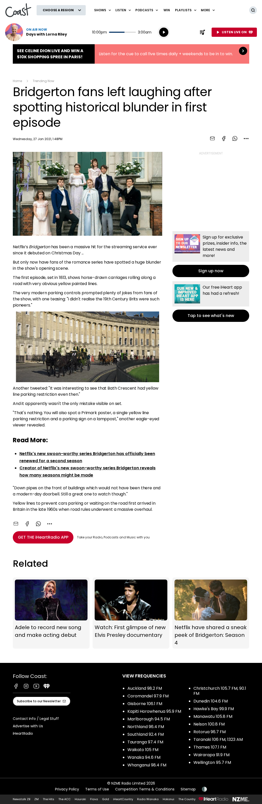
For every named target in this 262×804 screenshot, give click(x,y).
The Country (186, 799)
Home (17, 81)
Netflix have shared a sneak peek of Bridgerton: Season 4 (210, 613)
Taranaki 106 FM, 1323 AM (218, 739)
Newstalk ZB (21, 799)
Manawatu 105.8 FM (212, 716)
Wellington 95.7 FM (212, 762)
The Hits (48, 799)
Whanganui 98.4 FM (146, 765)
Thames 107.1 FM (209, 747)
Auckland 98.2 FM (144, 688)
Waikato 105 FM (142, 750)
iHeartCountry (123, 799)
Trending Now (43, 81)
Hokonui (168, 799)
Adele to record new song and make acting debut (51, 613)
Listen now (36, 32)
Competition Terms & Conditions (144, 789)
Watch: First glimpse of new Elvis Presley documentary (131, 613)
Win (166, 10)
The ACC (64, 799)
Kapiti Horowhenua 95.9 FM (154, 711)
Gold (105, 799)
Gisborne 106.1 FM (144, 704)
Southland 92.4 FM (145, 734)
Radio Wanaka (148, 799)
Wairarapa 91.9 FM (211, 755)
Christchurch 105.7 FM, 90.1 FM (219, 690)
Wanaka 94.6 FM (143, 757)
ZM (36, 799)
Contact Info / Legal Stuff (36, 718)
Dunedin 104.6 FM (210, 701)
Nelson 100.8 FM (209, 724)
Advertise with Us (28, 726)
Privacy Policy (67, 789)
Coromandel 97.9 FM (148, 696)
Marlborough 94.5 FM (148, 719)
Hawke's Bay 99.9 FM (213, 709)
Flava (94, 799)
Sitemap (188, 789)
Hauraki (80, 799)
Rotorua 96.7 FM (209, 732)
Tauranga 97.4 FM (145, 742)
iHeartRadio (23, 733)
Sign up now (210, 254)
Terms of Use (97, 789)
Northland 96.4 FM (145, 727)
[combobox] (246, 138)
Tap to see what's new (210, 301)
